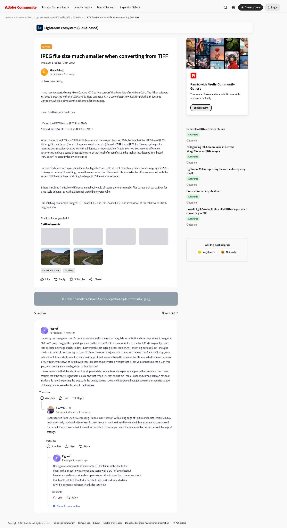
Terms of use (84, 522)
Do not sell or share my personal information (147, 522)
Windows (68, 270)
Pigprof (54, 328)
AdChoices (181, 522)
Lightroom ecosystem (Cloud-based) (52, 17)
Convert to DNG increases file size (205, 129)
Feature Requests (106, 7)
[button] (250, 7)
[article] (106, 363)
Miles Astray (57, 70)
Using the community (64, 522)
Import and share (50, 270)
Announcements (83, 7)
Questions (78, 17)
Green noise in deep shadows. (203, 191)
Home (8, 17)
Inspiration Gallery (130, 7)
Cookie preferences (112, 522)
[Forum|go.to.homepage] (21, 7)
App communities (22, 17)
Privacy (96, 522)
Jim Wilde (61, 408)
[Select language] (233, 7)
